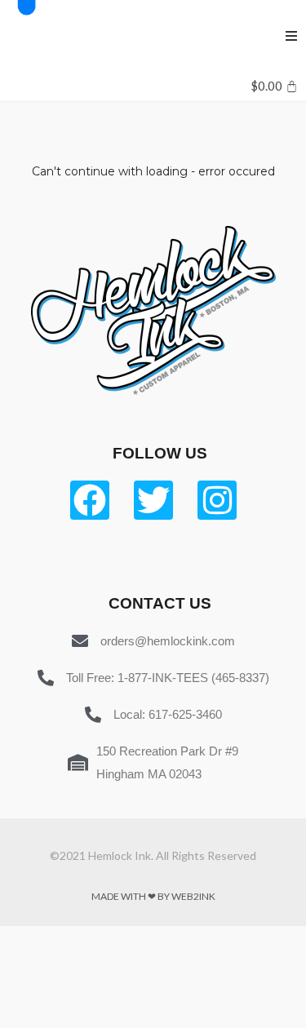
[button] (291, 36)
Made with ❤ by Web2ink (153, 896)
